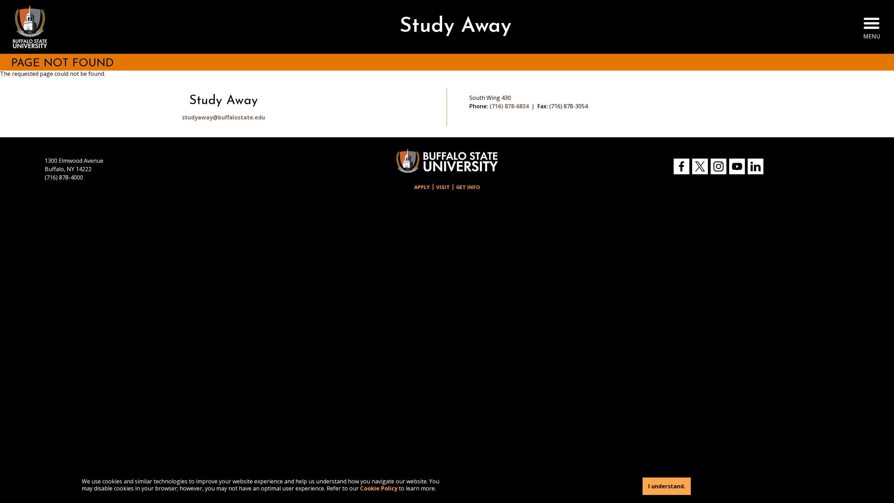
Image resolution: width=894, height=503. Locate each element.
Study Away (455, 26)
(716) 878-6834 (509, 106)
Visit (443, 187)
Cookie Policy (378, 488)
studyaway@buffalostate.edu (223, 117)
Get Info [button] (468, 187)
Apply (422, 187)
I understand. (666, 486)
